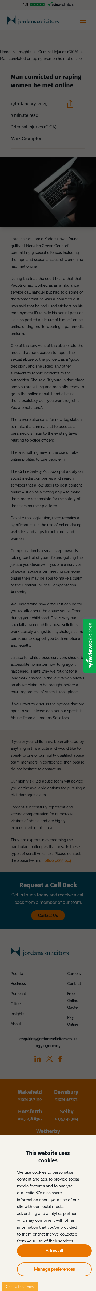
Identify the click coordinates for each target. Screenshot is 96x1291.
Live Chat (20, 1286)
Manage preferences (54, 1269)
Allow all (54, 1250)
